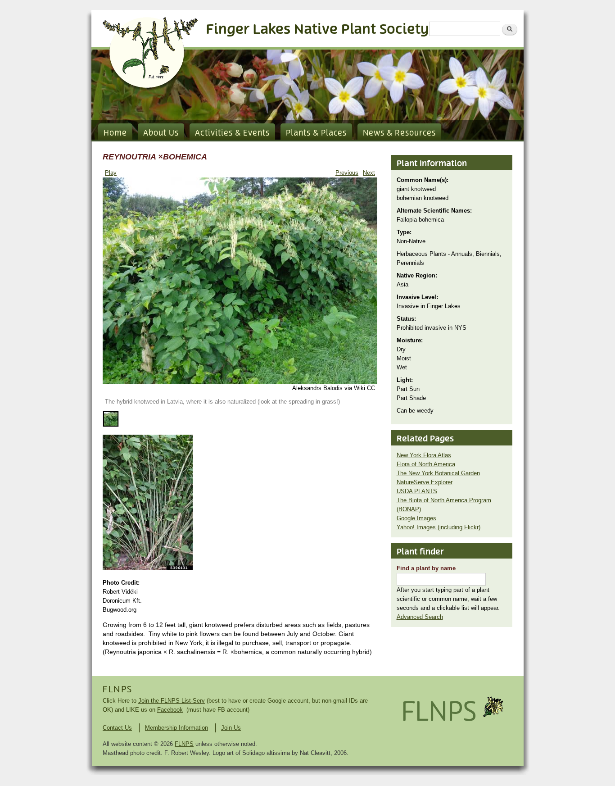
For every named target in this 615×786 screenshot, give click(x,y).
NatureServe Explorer (424, 482)
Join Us (231, 727)
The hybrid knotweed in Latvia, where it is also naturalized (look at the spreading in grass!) (222, 401)
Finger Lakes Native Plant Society (317, 29)
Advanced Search (420, 616)
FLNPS (117, 689)
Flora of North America (426, 464)
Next (369, 172)
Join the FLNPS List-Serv (171, 700)
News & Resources (399, 133)
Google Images (416, 518)
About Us (161, 133)
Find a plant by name (426, 568)
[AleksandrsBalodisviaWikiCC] (240, 381)
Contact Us (117, 727)
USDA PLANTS (417, 491)
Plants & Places (316, 133)
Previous (346, 172)
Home (115, 133)
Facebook (170, 709)
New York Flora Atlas (424, 455)
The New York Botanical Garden (438, 473)
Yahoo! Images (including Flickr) (438, 527)
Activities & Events (232, 133)
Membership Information (176, 727)
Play (111, 172)
